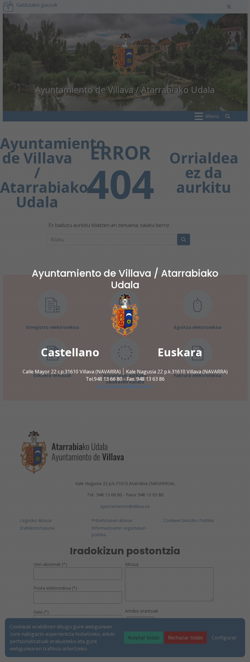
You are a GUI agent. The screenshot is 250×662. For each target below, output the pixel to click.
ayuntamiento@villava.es (125, 386)
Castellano (70, 351)
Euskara (180, 351)
